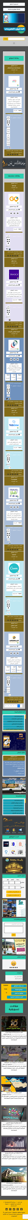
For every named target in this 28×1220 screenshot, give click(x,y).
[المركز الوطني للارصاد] (8, 405)
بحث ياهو (14, 261)
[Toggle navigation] (14, 43)
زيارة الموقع (13, 89)
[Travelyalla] (8, 550)
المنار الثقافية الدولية (16, 810)
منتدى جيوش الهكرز (16, 803)
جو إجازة (14, 185)
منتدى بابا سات (18, 805)
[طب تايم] (8, 474)
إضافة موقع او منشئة (14, 9)
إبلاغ (14, 935)
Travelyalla (14, 479)
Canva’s (14, 555)
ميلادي (22, 882)
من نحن (20, 1202)
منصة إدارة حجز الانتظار (14, 68)
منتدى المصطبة (17, 808)
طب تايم (14, 410)
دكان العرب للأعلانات (17, 719)
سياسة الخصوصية (10, 1202)
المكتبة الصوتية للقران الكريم (14, 729)
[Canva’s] (8, 620)
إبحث (5, 39)
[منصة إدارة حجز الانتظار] (8, 154)
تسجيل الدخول (14, 4)
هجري (22, 887)
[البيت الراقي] (8, 702)
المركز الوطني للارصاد (14, 332)
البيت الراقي (14, 625)
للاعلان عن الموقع (16, 1204)
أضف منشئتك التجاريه (16, 997)
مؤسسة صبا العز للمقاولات (14, 721)
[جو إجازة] (8, 256)
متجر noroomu (18, 716)
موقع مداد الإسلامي (17, 724)
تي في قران (19, 726)
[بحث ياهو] (8, 326)
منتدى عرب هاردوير (17, 813)
